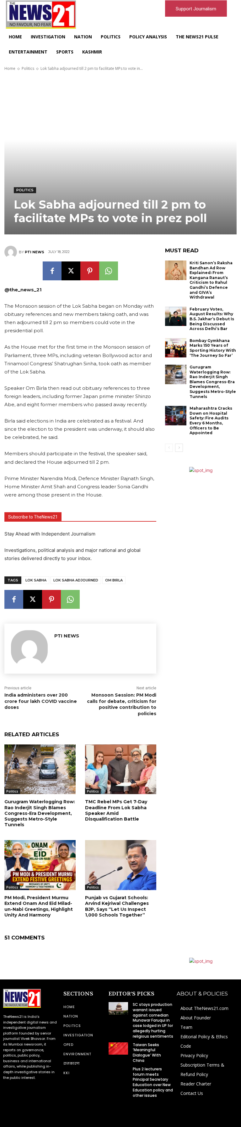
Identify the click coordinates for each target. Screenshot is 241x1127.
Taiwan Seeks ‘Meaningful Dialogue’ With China (147, 1052)
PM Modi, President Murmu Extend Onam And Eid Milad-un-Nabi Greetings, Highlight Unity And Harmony (38, 906)
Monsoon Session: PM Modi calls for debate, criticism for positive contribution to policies (121, 704)
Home (9, 68)
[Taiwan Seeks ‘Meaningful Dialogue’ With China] (118, 1048)
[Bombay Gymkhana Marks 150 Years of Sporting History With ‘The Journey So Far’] (175, 348)
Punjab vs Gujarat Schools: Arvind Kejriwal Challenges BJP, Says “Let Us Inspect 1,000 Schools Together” (117, 906)
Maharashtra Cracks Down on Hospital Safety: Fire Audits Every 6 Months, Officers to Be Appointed (211, 420)
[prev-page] (169, 448)
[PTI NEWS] (11, 252)
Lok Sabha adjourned (75, 580)
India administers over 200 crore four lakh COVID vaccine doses (40, 701)
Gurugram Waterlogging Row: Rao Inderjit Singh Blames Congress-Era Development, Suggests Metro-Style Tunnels (39, 813)
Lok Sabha (35, 580)
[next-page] (179, 448)
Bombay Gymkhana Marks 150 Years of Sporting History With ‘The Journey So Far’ (213, 348)
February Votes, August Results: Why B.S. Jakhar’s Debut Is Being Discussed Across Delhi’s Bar (212, 319)
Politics (28, 68)
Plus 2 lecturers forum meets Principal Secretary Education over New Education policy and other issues (153, 1082)
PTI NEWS (34, 252)
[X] (71, 270)
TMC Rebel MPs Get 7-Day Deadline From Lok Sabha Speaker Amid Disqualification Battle (116, 810)
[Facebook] (52, 270)
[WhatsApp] (108, 270)
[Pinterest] (89, 270)
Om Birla (114, 580)
